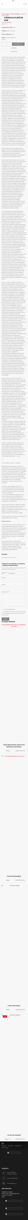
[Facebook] (3, 1143)
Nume (4, 577)
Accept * (9, 609)
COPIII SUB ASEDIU (14, 1006)
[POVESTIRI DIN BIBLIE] (14, 814)
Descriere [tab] (14, 48)
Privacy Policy (11, 609)
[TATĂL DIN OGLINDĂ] (14, 1073)
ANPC (3, 1197)
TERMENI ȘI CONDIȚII (7, 1192)
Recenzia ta (5, 592)
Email (4, 585)
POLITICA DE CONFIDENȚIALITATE (10, 1193)
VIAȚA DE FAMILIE (14, 14)
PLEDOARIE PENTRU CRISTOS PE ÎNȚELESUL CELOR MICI (14, 746)
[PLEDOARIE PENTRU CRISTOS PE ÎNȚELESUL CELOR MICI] (14, 683)
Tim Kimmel (8, 22)
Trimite (5, 619)
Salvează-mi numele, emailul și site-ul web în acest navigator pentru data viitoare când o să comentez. (14, 613)
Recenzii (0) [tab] (14, 51)
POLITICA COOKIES (7, 1195)
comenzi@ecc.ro (11, 1183)
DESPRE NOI (18, 1145)
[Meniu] (2, 4)
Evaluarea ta (4, 573)
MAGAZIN (4, 1145)
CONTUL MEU (5, 1147)
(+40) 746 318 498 (12, 1178)
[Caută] (23, 4)
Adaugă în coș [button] (20, 751)
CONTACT (10, 1145)
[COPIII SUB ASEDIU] (14, 944)
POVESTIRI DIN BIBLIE (14, 876)
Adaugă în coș (18, 44)
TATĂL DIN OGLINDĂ (14, 1135)
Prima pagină (5, 14)
